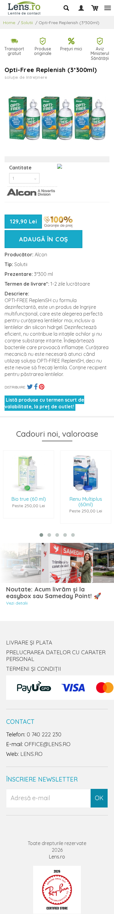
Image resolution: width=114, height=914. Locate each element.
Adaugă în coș (43, 239)
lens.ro (31, 753)
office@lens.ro (47, 744)
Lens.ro (57, 857)
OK (99, 798)
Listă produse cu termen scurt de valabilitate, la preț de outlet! (44, 403)
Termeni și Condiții (33, 668)
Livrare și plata (29, 642)
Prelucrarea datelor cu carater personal (55, 656)
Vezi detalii (17, 603)
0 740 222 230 (44, 734)
